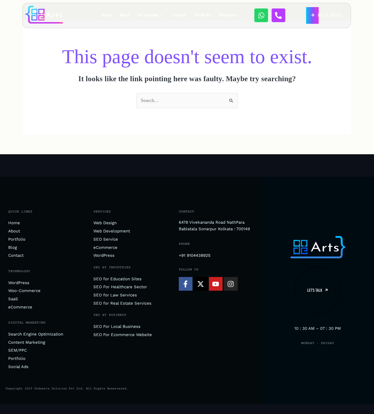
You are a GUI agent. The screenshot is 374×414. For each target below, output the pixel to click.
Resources (228, 15)
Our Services (147, 15)
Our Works (202, 15)
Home (106, 15)
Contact (179, 15)
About (124, 15)
